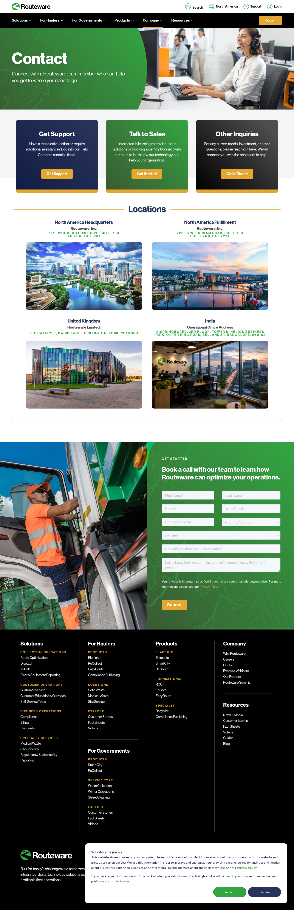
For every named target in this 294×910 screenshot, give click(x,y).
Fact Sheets (96, 723)
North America (227, 6)
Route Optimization (34, 658)
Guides (228, 738)
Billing (24, 723)
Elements (94, 658)
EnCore (161, 690)
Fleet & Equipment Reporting (40, 675)
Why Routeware (234, 654)
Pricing (271, 20)
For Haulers (50, 20)
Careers (228, 659)
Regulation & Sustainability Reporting (38, 757)
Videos (93, 728)
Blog (226, 744)
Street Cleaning (99, 797)
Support (255, 6)
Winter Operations (101, 792)
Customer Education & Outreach (43, 696)
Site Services (29, 749)
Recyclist (162, 711)
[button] (194, 6)
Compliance (28, 717)
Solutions (20, 20)
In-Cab (25, 669)
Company (151, 20)
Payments (27, 728)
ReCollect (95, 664)
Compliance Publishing (104, 675)
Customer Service (32, 690)
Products (122, 20)
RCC (159, 684)
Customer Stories (100, 717)
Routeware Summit (236, 682)
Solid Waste (96, 690)
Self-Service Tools (33, 702)
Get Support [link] (57, 174)
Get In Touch (237, 174)
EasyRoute (96, 669)
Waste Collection (100, 786)
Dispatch (26, 664)
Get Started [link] (147, 174)
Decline (265, 892)
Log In (278, 6)
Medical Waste (30, 744)
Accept (230, 892)
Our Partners (232, 677)
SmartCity (95, 765)
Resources (180, 20)
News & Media (233, 715)
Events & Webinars (236, 671)
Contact (229, 665)
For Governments (87, 20)
